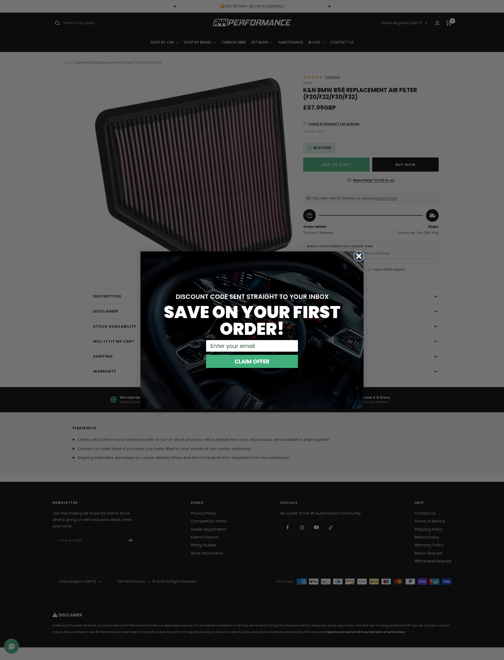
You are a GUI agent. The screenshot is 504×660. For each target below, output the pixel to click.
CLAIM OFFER (252, 361)
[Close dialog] (359, 256)
